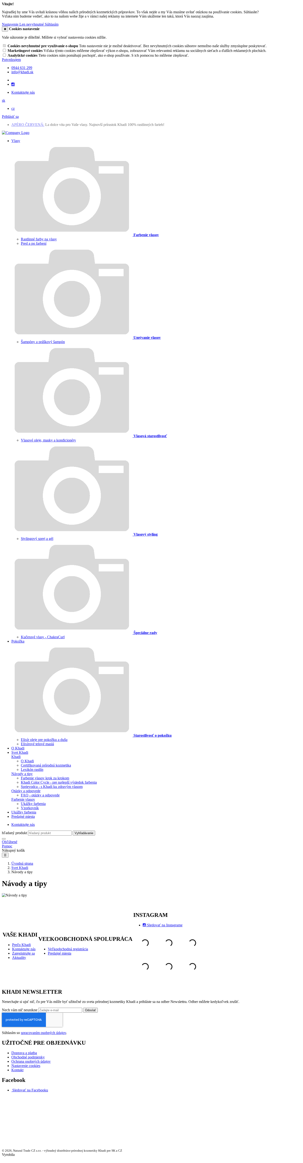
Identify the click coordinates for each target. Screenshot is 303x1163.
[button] (3, 100)
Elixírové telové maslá (37, 744)
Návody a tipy (22, 774)
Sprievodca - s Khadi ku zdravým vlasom (52, 787)
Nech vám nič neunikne (20, 1010)
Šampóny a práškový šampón (43, 342)
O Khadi (17, 748)
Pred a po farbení (33, 243)
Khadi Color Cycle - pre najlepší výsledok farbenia (59, 782)
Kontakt (17, 1070)
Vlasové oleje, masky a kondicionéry (48, 440)
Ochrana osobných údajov (31, 1061)
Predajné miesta (23, 816)
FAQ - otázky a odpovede (40, 795)
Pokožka (17, 641)
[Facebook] (11, 1090)
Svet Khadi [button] (19, 752)
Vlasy (15, 141)
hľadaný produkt (14, 833)
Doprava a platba (24, 1053)
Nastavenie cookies (25, 1066)
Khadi (16, 757)
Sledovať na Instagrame (165, 925)
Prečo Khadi (21, 945)
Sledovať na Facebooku (30, 1090)
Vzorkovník (30, 808)
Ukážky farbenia (33, 804)
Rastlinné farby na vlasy (39, 239)
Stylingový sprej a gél (37, 539)
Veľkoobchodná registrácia (68, 949)
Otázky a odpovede (25, 791)
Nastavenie (10, 24)
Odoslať (90, 1010)
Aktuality (19, 958)
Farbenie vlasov (23, 799)
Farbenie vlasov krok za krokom (45, 778)
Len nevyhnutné (32, 24)
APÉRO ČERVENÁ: (27, 125)
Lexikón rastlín (32, 770)
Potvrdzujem (11, 60)
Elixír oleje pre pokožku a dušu (44, 740)
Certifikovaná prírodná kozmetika (46, 765)
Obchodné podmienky (28, 1057)
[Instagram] (13, 84)
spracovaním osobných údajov (43, 1033)
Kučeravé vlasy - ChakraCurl (43, 637)
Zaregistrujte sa (23, 953)
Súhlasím (51, 24)
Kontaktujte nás (23, 92)
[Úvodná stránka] (15, 133)
